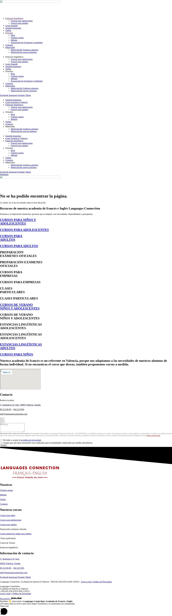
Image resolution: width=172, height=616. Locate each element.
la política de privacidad (31, 440)
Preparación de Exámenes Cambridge (27, 42)
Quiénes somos (17, 38)
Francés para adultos (19, 23)
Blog (13, 35)
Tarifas (8, 30)
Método (14, 40)
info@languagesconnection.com (13, 414)
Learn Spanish (11, 25)
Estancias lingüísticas (14, 18)
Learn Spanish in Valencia (16, 102)
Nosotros (9, 33)
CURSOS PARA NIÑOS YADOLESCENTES (18, 221)
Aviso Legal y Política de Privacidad (96, 582)
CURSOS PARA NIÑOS (16, 354)
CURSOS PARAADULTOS (11, 237)
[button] (86, 610)
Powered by (5, 599)
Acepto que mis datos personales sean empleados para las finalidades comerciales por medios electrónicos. (48, 443)
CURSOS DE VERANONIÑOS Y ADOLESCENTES (20, 306)
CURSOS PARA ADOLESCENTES (24, 230)
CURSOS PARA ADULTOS (19, 246)
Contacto (9, 45)
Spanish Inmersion (13, 28)
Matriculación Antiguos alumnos (24, 50)
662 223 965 (18, 409)
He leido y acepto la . (22, 440)
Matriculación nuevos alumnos (24, 52)
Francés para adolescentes (22, 21)
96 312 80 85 (5, 409)
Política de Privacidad (153, 435)
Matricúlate (10, 47)
